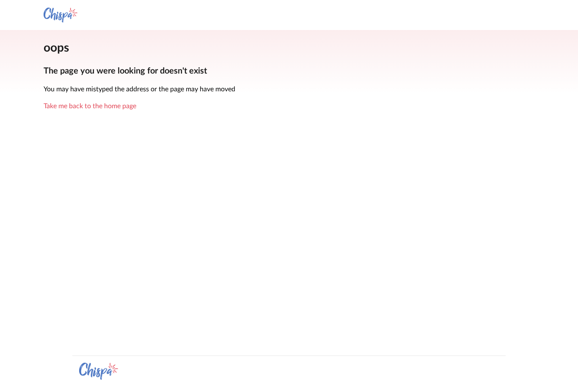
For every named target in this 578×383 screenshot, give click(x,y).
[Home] (60, 15)
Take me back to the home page (90, 106)
